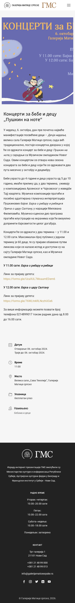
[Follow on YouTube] (49, 581)
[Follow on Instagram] (30, 581)
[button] (69, 5)
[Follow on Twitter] (36, 581)
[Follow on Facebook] (24, 581)
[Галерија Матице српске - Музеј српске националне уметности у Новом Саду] (21, 5)
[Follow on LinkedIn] (43, 581)
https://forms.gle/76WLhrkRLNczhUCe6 (27, 301)
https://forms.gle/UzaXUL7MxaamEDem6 (29, 279)
